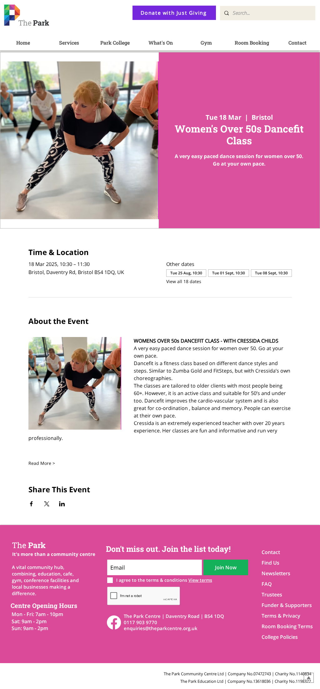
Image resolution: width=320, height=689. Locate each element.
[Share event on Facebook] (31, 503)
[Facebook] (114, 622)
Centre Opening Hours (44, 605)
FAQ (267, 584)
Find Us (270, 562)
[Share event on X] (47, 503)
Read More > (41, 463)
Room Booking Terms (284, 626)
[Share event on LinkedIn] (62, 503)
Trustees (272, 594)
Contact (271, 552)
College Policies (280, 637)
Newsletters (276, 573)
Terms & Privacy (281, 615)
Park (29, 545)
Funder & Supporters (284, 605)
